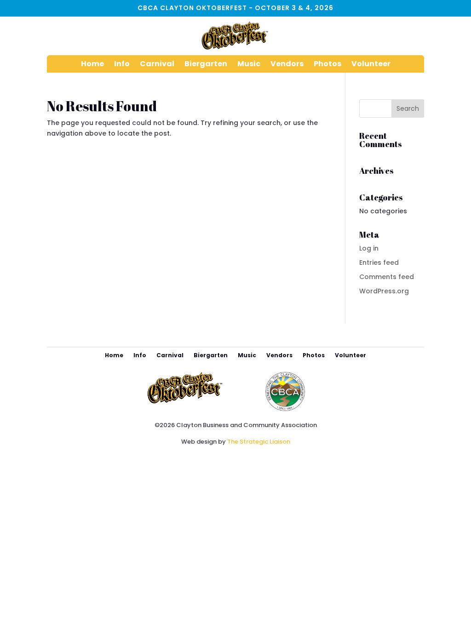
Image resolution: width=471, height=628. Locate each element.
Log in (369, 248)
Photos (327, 65)
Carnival (157, 65)
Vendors (287, 65)
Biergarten (205, 65)
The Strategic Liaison (258, 441)
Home (92, 65)
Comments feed (386, 276)
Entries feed (379, 262)
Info (122, 65)
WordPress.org (384, 291)
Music (248, 65)
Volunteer (371, 65)
